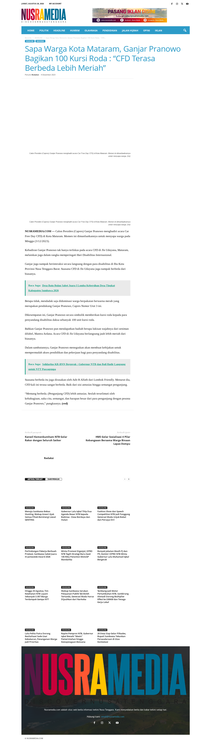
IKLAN (158, 30)
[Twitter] (182, 4)
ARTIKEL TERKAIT (35, 479)
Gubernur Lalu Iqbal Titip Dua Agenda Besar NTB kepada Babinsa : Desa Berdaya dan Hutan (76, 515)
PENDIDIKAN (110, 30)
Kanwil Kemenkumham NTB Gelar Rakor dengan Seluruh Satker (46, 438)
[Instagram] (177, 4)
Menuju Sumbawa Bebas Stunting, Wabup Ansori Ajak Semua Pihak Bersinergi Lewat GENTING (40, 515)
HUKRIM (75, 30)
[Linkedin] (58, 83)
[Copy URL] (81, 83)
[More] (89, 83)
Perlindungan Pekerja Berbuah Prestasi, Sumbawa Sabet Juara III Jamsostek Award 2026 (41, 554)
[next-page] (128, 479)
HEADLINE (59, 30)
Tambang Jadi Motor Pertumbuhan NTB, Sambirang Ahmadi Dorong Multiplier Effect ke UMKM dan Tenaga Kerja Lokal (113, 596)
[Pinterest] (43, 83)
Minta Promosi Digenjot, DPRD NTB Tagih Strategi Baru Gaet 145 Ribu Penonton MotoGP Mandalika (76, 555)
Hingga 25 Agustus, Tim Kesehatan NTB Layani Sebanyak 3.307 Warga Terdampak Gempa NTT (37, 595)
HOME (30, 30)
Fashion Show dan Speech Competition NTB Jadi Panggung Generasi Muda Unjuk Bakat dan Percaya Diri (113, 515)
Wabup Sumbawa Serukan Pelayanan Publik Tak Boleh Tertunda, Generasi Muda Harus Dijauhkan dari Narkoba (77, 595)
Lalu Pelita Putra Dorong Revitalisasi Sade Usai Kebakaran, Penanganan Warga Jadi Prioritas (41, 637)
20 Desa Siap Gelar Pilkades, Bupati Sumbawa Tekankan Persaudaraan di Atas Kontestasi (111, 637)
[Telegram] (66, 83)
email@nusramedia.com (112, 716)
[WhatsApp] (51, 83)
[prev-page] (124, 479)
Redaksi (35, 74)
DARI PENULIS (54, 479)
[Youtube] (187, 4)
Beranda (28, 38)
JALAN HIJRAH (130, 30)
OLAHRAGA (91, 30)
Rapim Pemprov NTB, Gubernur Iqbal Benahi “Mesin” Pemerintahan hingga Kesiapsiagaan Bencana (77, 637)
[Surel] (73, 83)
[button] (184, 30)
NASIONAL (40, 41)
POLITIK (43, 30)
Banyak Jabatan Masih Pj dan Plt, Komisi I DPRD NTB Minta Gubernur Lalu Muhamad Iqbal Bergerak (113, 555)
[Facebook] (172, 4)
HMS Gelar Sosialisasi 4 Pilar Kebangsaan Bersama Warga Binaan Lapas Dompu (108, 440)
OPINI (146, 30)
